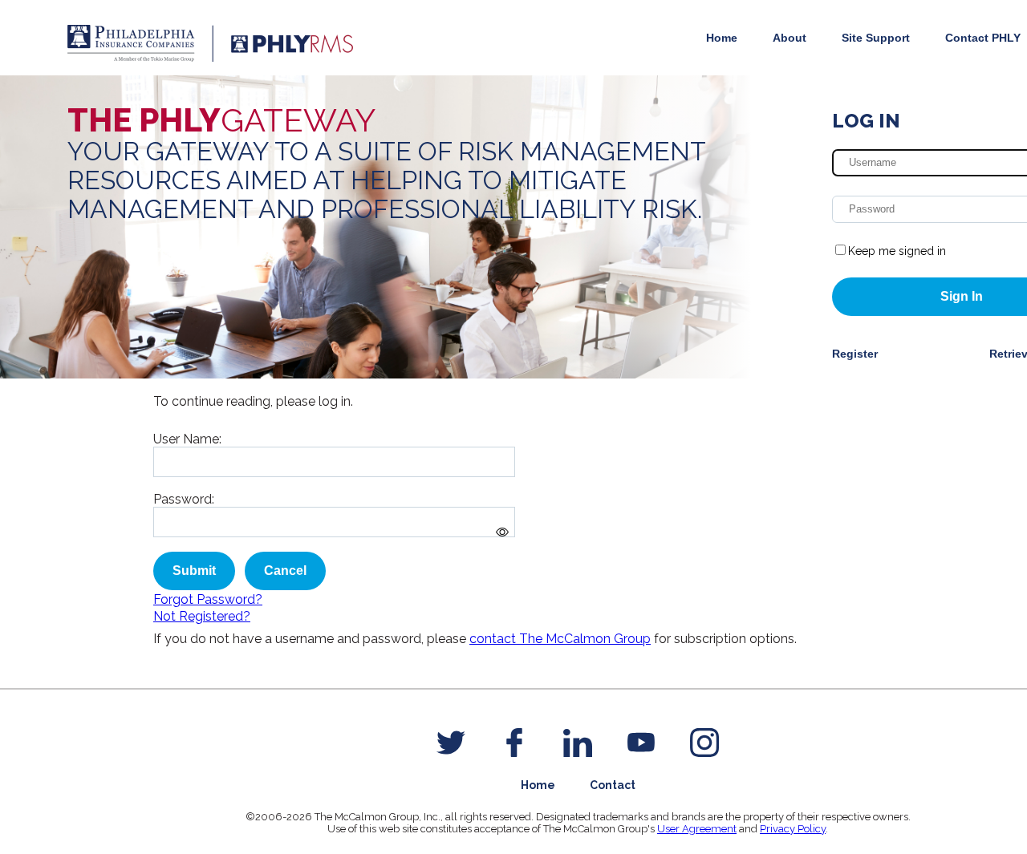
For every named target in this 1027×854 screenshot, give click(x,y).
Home (721, 37)
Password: (183, 499)
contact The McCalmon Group (560, 638)
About (789, 37)
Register (855, 353)
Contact (612, 785)
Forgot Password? (207, 599)
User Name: (187, 439)
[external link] (450, 742)
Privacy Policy (793, 829)
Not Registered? (201, 616)
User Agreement (697, 829)
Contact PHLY (983, 37)
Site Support (876, 37)
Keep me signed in (897, 251)
